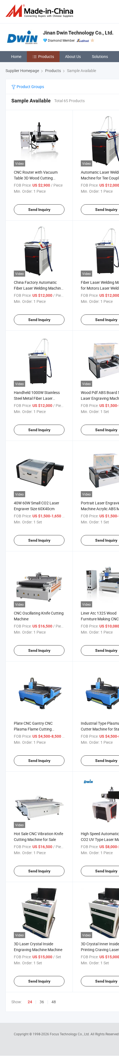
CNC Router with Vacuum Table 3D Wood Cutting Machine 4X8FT (36, 178)
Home (16, 56)
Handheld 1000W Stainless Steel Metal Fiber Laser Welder (37, 398)
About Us (73, 56)
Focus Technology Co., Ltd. (70, 1034)
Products (46, 56)
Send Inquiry (39, 209)
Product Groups (30, 86)
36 (42, 1001)
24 (30, 1002)
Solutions (100, 56)
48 (53, 1001)
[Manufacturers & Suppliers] (40, 10)
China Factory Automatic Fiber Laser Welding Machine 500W (38, 288)
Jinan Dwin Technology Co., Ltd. (78, 33)
